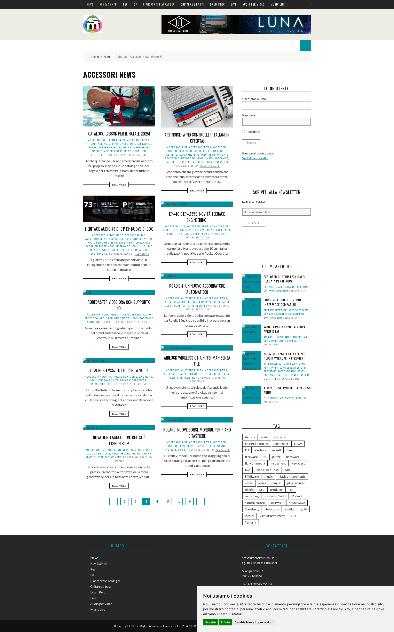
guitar (276, 457)
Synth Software (216, 158)
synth (303, 509)
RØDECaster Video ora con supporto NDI (119, 305)
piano (262, 483)
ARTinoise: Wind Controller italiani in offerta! (197, 138)
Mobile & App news (294, 364)
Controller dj (141, 450)
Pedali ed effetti (120, 250)
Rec (125, 4)
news (248, 483)
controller (281, 443)
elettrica (261, 450)
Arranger (269, 337)
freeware (251, 457)
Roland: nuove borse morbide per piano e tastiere (197, 433)
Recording (172, 158)
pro (261, 489)
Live (233, 4)
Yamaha (250, 522)
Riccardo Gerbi (209, 165)
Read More (119, 184)
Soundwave (297, 502)
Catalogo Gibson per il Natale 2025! (119, 134)
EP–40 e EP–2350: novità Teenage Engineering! (197, 217)
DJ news (97, 453)
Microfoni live (196, 230)
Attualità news (96, 144)
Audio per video (254, 4)
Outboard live (108, 380)
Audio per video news (102, 242)
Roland (297, 496)
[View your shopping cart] (309, 4)
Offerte (223, 154)
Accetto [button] (210, 622)
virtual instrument (272, 516)
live (247, 470)
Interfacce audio (298, 310)
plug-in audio (296, 483)
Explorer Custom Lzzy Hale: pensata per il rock (284, 279)
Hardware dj (286, 398)
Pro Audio (140, 250)
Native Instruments (292, 476)
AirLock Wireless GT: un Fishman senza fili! (197, 361)
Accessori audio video (107, 235)
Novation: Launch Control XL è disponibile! (119, 440)
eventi (276, 450)
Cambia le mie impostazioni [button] (254, 622)
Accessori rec (119, 239)
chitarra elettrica (257, 443)
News (90, 4)
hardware (185, 154)
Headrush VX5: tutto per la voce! (119, 370)
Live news (177, 230)
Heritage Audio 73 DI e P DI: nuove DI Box (119, 229)
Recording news (192, 158)
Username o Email (254, 99)
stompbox (272, 509)
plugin (249, 489)
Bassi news (126, 242)
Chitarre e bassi (192, 4)
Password (249, 115)
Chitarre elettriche (112, 147)
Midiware (252, 476)
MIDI (204, 154)
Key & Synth (108, 4)
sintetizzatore (255, 502)
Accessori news (138, 140)
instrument (278, 463)
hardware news (127, 246)
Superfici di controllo (110, 457)
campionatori (219, 226)
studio (289, 509)
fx (264, 457)
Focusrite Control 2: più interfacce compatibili (282, 302)
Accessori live (177, 147)
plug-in (276, 483)
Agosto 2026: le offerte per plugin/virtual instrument (285, 356)
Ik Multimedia (255, 463)
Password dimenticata (258, 153)
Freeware (281, 310)
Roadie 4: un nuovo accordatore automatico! (197, 289)
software (276, 502)
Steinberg (252, 509)
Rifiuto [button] (225, 622)
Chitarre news (138, 147)
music (269, 476)
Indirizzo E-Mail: (254, 202)
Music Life (278, 4)
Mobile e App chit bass (107, 151)
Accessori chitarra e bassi (107, 140)
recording (252, 496)
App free (269, 310)
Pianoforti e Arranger (159, 4)
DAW (298, 443)
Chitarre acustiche (122, 144)
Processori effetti (134, 380)
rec (291, 489)
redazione (139, 155)
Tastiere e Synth (178, 162)
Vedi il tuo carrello (255, 158)
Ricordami (252, 131)
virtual (249, 516)
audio (265, 437)
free (289, 450)
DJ (135, 4)
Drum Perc (217, 4)
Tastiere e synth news (207, 162)
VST (293, 516)
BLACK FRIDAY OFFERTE (195, 151)
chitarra (279, 437)
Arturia (250, 437)
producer (276, 489)
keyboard (298, 463)
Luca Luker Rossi (267, 470)
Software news (273, 317)
